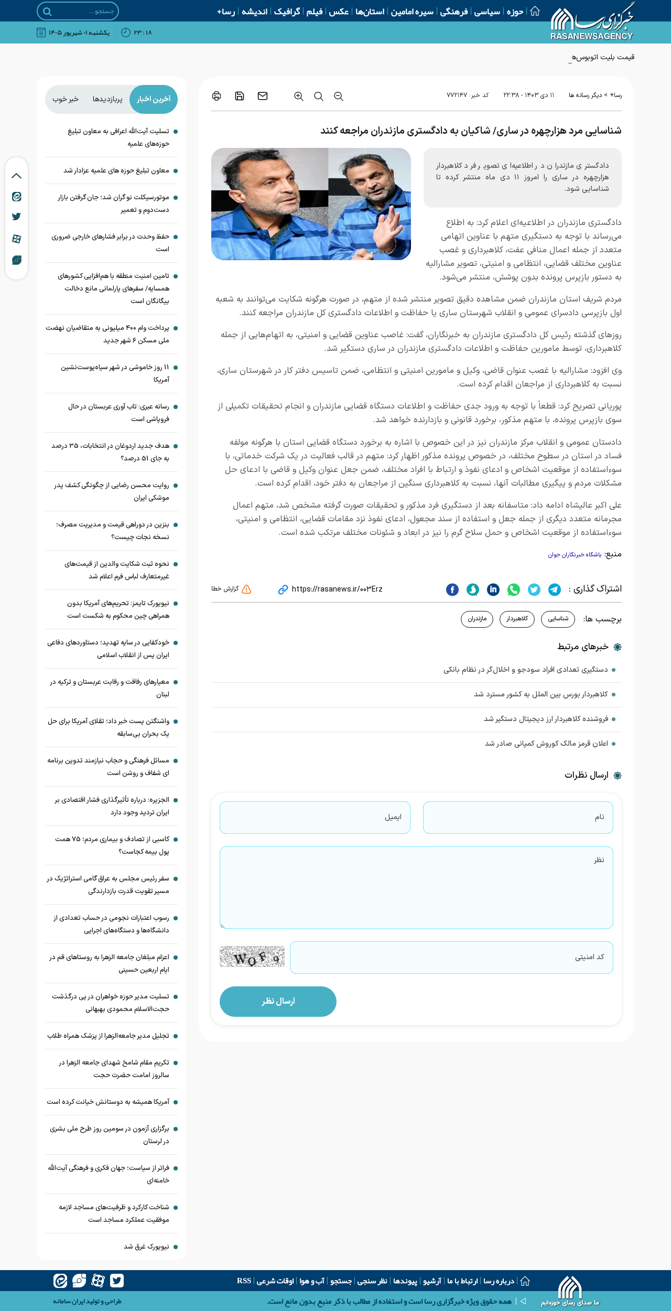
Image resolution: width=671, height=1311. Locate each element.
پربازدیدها (108, 99)
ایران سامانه (69, 1301)
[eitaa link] (16, 196)
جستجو (341, 1280)
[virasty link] (16, 259)
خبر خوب (65, 99)
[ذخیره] (239, 96)
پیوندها (405, 1280)
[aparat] (98, 1280)
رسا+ (226, 11)
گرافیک (287, 11)
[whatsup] (512, 589)
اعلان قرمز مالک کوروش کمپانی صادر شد (546, 743)
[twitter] (532, 589)
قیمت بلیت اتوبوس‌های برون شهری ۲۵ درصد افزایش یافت (546, 57)
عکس (339, 11)
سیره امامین (412, 11)
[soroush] (471, 589)
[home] (570, 1292)
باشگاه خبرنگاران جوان (575, 555)
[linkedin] (492, 589)
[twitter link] (16, 216)
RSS (244, 1280)
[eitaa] (60, 1280)
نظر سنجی (372, 1280)
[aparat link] (16, 238)
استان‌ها (369, 11)
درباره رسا (498, 1280)
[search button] (47, 11)
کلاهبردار (517, 619)
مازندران (477, 619)
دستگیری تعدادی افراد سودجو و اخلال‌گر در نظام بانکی (525, 669)
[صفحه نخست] (531, 11)
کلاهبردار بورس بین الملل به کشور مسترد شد (541, 694)
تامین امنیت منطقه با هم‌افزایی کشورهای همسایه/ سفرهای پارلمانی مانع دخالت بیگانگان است (113, 289)
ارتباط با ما (462, 1280)
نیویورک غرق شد (146, 1247)
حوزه (515, 11)
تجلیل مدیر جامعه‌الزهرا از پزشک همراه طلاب (108, 1036)
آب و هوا (311, 1280)
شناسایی (558, 619)
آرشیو (432, 1280)
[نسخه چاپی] (216, 96)
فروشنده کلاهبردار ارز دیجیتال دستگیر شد (546, 719)
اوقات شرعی (275, 1280)
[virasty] (79, 1280)
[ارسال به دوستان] (262, 96)
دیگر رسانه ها (585, 95)
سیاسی (487, 11)
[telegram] (553, 589)
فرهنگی (454, 11)
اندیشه (254, 11)
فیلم (314, 11)
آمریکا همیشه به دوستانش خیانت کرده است (108, 1102)
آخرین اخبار (154, 99)
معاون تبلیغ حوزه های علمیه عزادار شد (116, 171)
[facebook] (452, 589)
